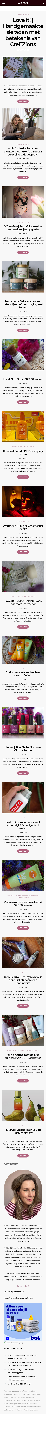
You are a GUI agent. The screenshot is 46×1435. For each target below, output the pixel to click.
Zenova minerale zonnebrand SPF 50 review (23, 903)
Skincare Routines (33, 1050)
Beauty (23, 297)
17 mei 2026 (23, 1137)
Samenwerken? (23, 1286)
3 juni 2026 (23, 679)
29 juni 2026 (23, 383)
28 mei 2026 (23, 832)
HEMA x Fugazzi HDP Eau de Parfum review (23, 1131)
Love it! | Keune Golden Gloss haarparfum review (22, 602)
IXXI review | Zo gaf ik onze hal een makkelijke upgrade (23, 228)
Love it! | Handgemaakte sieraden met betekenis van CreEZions (23, 32)
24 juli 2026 (23, 311)
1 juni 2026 (23, 754)
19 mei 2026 (23, 1062)
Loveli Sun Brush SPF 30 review (23, 379)
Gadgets (26, 521)
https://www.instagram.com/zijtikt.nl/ (18, 1298)
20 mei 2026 (23, 987)
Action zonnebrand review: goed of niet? (23, 674)
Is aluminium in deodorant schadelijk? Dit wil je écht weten (23, 825)
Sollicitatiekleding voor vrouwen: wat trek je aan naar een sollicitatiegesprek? (23, 151)
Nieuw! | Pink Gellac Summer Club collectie (23, 749)
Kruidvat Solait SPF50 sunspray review (23, 452)
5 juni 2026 (23, 608)
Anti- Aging (10, 896)
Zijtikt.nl (23, 2)
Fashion (19, 14)
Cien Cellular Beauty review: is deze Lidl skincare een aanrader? (23, 980)
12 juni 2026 (23, 533)
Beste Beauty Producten (26, 596)
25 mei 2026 (23, 909)
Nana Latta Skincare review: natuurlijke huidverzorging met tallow (23, 304)
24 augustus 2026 (23, 50)
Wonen (26, 222)
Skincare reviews (23, 897)
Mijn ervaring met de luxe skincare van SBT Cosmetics (23, 1056)
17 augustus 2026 (23, 233)
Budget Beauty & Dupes (26, 447)
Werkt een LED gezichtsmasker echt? (23, 527)
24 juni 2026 (23, 458)
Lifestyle (26, 14)
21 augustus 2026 (23, 159)
